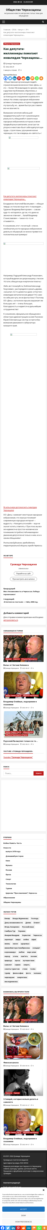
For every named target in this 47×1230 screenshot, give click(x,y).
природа (8, 960)
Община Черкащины (11, 44)
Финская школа (11, 1062)
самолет (8, 965)
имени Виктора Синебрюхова (17, 948)
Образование (28, 732)
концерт (36, 948)
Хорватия (26, 935)
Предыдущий (21, 591)
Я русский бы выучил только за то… (20, 741)
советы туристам (12, 969)
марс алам (31, 952)
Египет (37, 922)
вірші (34, 939)
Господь (34, 918)
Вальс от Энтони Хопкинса (16, 665)
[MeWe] (28, 78)
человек (37, 973)
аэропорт (9, 939)
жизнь (7, 943)
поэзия (34, 956)
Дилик (28, 922)
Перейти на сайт (23, 573)
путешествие (28, 960)
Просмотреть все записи (23, 579)
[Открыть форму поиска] (43, 22)
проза (17, 960)
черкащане (9, 977)
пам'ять (24, 956)
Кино (8, 860)
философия (18, 973)
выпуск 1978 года (13, 851)
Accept (23, 1209)
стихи (24, 969)
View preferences (23, 1222)
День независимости (14, 922)
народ (7, 956)
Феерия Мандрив (12, 935)
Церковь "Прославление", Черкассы (21, 893)
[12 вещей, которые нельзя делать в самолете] (23, 1082)
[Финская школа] (23, 1046)
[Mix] (32, 78)
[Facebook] (6, 78)
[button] (43, 1190)
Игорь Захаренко (12, 927)
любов (21, 952)
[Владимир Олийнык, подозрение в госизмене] (23, 685)
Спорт (8, 879)
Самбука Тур (10, 931)
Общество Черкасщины (23, 10)
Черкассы (37, 935)
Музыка (9, 659)
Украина (21, 931)
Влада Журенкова (20, 918)
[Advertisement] (23, 805)
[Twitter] (10, 78)
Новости (16, 659)
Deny (23, 1215)
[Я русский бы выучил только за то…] (23, 724)
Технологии (11, 884)
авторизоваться (10, 620)
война (26, 939)
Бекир (7, 918)
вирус (18, 939)
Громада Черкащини (13, 63)
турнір (7, 973)
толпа (32, 969)
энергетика (22, 977)
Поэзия (9, 870)
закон (15, 943)
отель (15, 956)
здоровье (25, 943)
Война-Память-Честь (13, 695)
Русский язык (28, 927)
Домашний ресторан (14, 856)
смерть (27, 965)
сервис (18, 965)
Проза (25, 735)
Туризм (9, 888)
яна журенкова (11, 981)
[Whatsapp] (37, 78)
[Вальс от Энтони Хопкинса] (23, 648)
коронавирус (10, 952)
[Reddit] (23, 78)
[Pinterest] (19, 78)
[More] (41, 78)
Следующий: (20, 600)
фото (28, 973)
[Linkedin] (15, 78)
